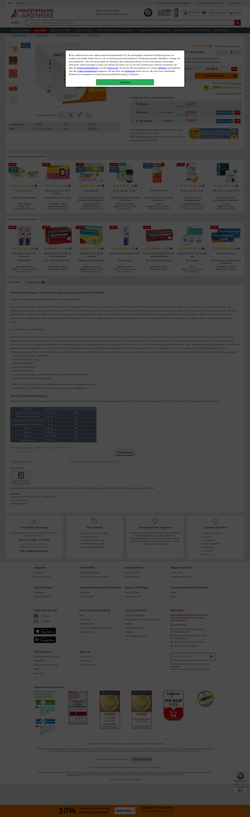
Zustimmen (129, 71)
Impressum (113, 68)
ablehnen (162, 68)
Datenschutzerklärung (88, 68)
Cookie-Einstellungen (87, 71)
